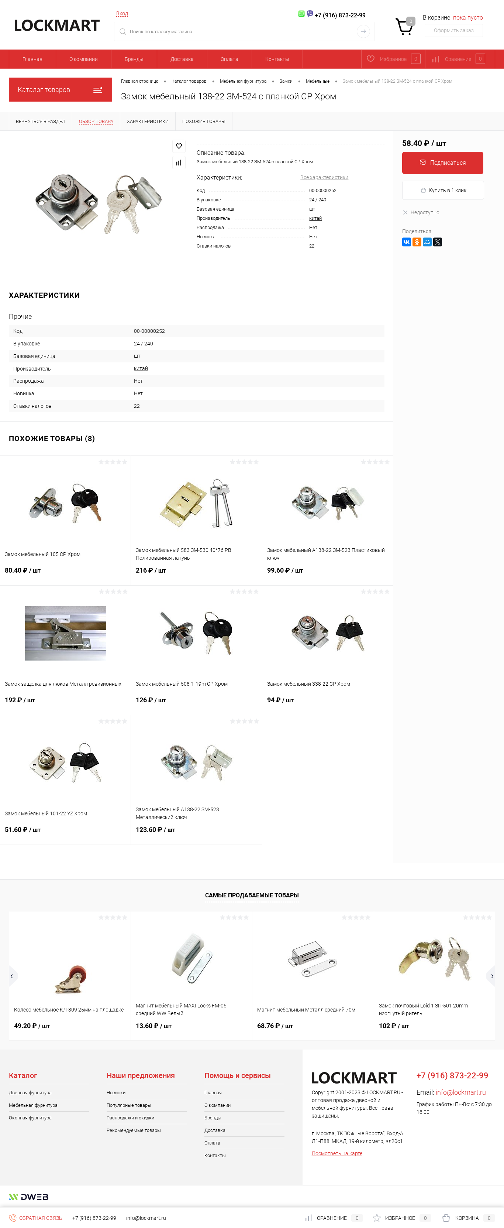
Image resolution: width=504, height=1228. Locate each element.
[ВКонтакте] (406, 242)
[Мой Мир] (427, 242)
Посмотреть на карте (337, 1153)
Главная (32, 59)
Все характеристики (324, 177)
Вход (122, 13)
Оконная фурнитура (30, 1117)
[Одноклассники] (416, 242)
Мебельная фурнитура (33, 1105)
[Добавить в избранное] (179, 146)
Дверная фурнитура (30, 1092)
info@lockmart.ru (461, 1092)
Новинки (116, 1092)
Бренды (134, 59)
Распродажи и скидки (130, 1117)
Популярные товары (129, 1105)
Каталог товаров (44, 89)
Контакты (277, 59)
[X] (437, 242)
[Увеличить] (98, 204)
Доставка (182, 59)
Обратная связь (40, 1218)
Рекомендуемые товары (134, 1130)
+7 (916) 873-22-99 (94, 1218)
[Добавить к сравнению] (179, 162)
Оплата (229, 59)
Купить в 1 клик (447, 190)
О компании (83, 59)
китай (315, 218)
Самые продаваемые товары (252, 895)
